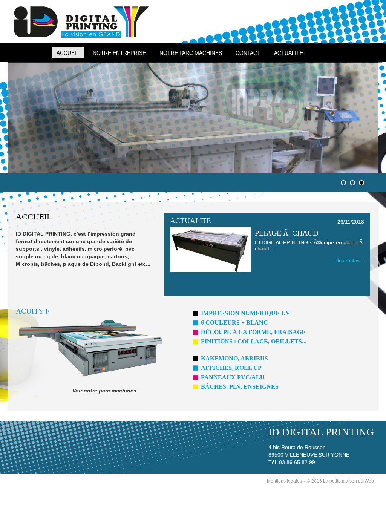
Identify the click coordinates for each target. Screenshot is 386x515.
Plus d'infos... (349, 261)
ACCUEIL (68, 53)
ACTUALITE (288, 53)
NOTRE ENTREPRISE (119, 53)
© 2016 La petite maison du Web (340, 481)
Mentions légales (284, 481)
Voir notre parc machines (104, 391)
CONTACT (248, 53)
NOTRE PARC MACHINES (190, 53)
